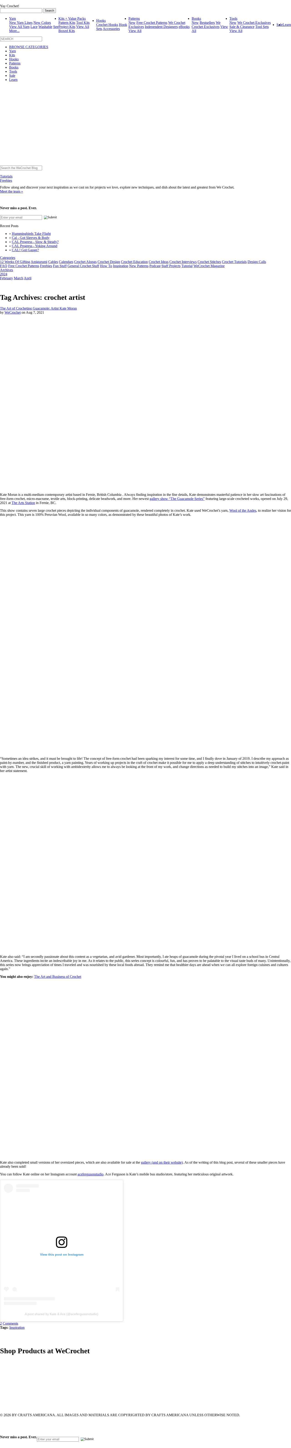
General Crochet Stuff (83, 266)
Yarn (12, 18)
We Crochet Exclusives (206, 25)
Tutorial (187, 266)
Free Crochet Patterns (151, 23)
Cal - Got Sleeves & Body (31, 238)
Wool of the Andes (242, 510)
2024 (3, 274)
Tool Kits (83, 23)
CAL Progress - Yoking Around (34, 246)
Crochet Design (109, 262)
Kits (12, 55)
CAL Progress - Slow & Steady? (35, 242)
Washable (45, 27)
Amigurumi (39, 262)
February (6, 278)
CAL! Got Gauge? (25, 250)
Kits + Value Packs (72, 18)
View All (134, 31)
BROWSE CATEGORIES (28, 47)
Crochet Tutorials (234, 262)
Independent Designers (161, 27)
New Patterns (138, 266)
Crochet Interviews (183, 262)
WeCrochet (13, 312)
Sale (12, 75)
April (27, 278)
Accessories (111, 29)
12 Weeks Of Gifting (15, 262)
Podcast (155, 266)
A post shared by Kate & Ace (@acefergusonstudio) (61, 1314)
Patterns (134, 18)
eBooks (184, 27)
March (18, 278)
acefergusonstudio (90, 1174)
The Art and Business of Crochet (57, 977)
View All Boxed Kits (73, 29)
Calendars (66, 262)
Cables (53, 262)
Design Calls (257, 262)
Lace (34, 27)
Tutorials (6, 176)
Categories (7, 258)
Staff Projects (171, 266)
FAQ (3, 266)
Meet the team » (11, 191)
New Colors (42, 23)
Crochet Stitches (209, 262)
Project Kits (66, 27)
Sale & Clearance (241, 27)
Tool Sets (262, 27)
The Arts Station (23, 503)
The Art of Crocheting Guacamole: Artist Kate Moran (38, 308)
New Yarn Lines (21, 23)
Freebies (6, 180)
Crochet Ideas (158, 262)
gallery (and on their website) (162, 1162)
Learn (287, 25)
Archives (6, 270)
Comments (10, 1323)
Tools (233, 18)
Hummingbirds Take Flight (31, 234)
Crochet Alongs (85, 262)
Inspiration (120, 266)
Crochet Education (134, 262)
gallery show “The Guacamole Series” (177, 499)
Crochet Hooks (107, 25)
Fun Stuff (60, 266)
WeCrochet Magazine (209, 266)
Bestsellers (207, 23)
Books (196, 18)
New (131, 23)
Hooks (101, 20)
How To (106, 266)
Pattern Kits (66, 23)
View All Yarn (19, 27)
